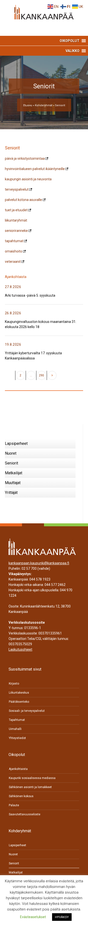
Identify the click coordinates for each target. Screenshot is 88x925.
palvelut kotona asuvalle (23, 200)
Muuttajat (13, 482)
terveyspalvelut (17, 189)
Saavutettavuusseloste (24, 814)
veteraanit (13, 262)
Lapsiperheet (16, 443)
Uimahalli (15, 729)
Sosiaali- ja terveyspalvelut (27, 711)
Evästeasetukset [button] (33, 917)
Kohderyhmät (43, 105)
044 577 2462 (55, 585)
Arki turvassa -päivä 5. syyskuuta (30, 295)
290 (41, 375)
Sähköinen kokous (21, 796)
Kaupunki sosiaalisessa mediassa (32, 778)
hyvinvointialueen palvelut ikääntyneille (35, 169)
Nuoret (10, 453)
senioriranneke (16, 231)
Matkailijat (13, 473)
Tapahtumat (17, 720)
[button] (69, 41)
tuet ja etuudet (16, 210)
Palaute (14, 805)
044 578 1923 (39, 579)
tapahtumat (14, 241)
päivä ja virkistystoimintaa (25, 158)
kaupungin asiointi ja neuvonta (28, 179)
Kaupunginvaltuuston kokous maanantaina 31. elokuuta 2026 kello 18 (40, 324)
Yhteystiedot (17, 738)
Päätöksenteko (19, 701)
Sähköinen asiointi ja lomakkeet (30, 787)
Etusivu (27, 105)
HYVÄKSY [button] (62, 917)
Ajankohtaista (18, 769)
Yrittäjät (11, 492)
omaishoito (13, 251)
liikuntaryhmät (16, 220)
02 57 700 (29, 568)
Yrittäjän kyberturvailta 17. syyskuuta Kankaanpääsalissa (33, 355)
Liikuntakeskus (19, 692)
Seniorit (11, 463)
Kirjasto (14, 683)
